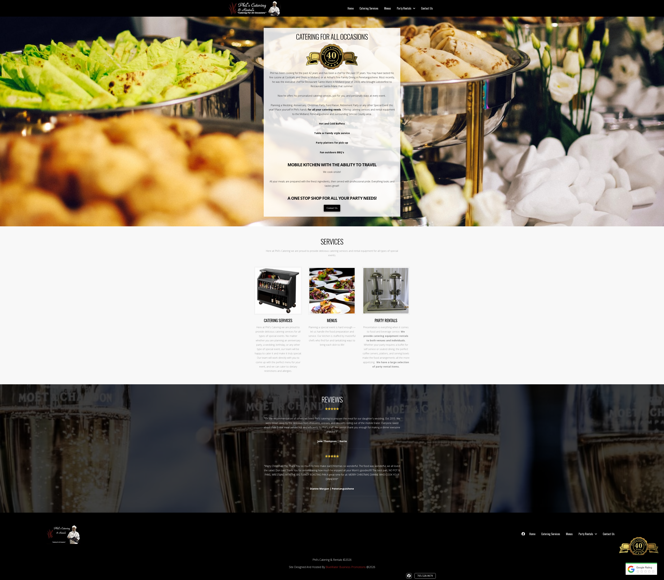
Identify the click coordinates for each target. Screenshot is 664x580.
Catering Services (278, 320)
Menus (332, 320)
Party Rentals (386, 320)
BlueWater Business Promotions (346, 567)
